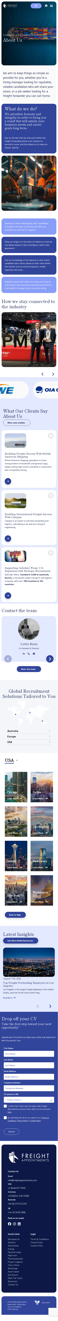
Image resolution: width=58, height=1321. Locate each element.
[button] (42, 374)
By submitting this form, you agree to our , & (28, 1119)
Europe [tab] (11, 736)
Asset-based (13, 1271)
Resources (12, 1281)
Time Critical (13, 1265)
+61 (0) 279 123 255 (17, 1203)
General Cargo (14, 1252)
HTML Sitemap (12, 1309)
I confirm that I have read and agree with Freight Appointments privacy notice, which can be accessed (29, 1109)
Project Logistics (15, 1261)
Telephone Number (12, 1082)
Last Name (8, 1060)
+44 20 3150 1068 (16, 1212)
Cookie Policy (35, 1120)
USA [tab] (9, 742)
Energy (11, 1249)
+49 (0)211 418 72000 (18, 1195)
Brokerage (13, 1268)
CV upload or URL (11, 1094)
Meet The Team (15, 1278)
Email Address (10, 1071)
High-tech (12, 1255)
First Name (8, 1048)
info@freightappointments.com (22, 1180)
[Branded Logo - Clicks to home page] (10, 6)
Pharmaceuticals (15, 1258)
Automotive (13, 1245)
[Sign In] (46, 5)
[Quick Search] (36, 5)
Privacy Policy (22, 1120)
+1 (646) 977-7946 (17, 1188)
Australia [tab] (12, 731)
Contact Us (13, 1284)
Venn (48, 1303)
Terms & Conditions (40, 1239)
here (9, 1112)
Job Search (13, 1274)
